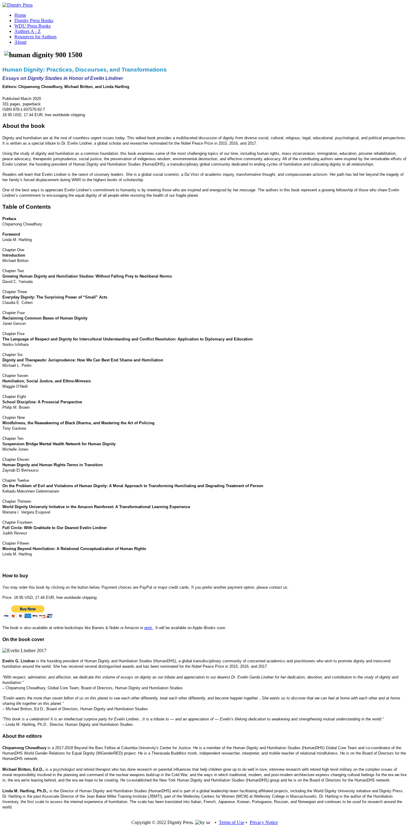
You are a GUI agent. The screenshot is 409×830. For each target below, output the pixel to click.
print (148, 627)
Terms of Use (231, 822)
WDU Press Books (32, 25)
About (20, 42)
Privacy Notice (264, 822)
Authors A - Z (27, 31)
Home (20, 15)
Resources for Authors (35, 36)
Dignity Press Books (33, 20)
